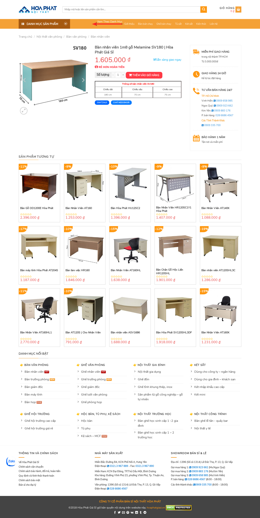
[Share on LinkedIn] (136, 512)
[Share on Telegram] (145, 512)
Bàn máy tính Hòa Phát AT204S (39, 270)
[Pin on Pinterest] (127, 512)
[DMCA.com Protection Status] (178, 507)
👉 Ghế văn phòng (91, 365)
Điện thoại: (111, 488)
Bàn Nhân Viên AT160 (78, 208)
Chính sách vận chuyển (31, 467)
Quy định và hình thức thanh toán (36, 475)
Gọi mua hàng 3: (189, 475)
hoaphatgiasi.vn (156, 507)
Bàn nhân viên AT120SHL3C (218, 270)
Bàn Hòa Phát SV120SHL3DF (174, 332)
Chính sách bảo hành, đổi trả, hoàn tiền (39, 471)
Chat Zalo (102, 102)
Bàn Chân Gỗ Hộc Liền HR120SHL (169, 271)
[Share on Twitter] (119, 512)
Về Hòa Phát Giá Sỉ (29, 462)
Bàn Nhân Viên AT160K (215, 332)
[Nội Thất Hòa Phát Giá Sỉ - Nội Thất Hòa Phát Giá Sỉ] (38, 9)
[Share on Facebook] (115, 512)
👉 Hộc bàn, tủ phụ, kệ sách (98, 414)
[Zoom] (23, 110)
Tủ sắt (178, 23)
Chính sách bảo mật (29, 480)
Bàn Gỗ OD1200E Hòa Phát (36, 208)
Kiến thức (201, 23)
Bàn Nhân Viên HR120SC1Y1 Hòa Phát (173, 209)
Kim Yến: (216, 110)
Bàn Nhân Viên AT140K (215, 208)
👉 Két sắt (198, 365)
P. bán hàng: (217, 115)
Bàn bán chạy (145, 23)
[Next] (82, 80)
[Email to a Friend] (123, 512)
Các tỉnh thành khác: (191, 484)
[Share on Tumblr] (140, 512)
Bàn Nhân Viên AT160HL (126, 270)
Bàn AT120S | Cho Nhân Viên (83, 332)
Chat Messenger (121, 102)
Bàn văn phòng (76, 37)
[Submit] (203, 9)
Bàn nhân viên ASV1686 (125, 332)
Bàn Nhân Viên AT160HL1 (36, 332)
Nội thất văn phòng (49, 37)
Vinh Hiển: (217, 100)
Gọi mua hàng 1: (189, 467)
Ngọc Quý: (217, 105)
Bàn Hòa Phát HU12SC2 (125, 208)
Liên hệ (214, 23)
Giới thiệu (129, 23)
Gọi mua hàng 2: (189, 471)
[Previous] (25, 80)
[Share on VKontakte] (132, 512)
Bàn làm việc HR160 (77, 270)
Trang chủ (25, 37)
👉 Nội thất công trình (208, 414)
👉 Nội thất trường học (152, 414)
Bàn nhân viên (100, 37)
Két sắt (189, 23)
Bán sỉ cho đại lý (27, 485)
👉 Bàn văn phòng (34, 365)
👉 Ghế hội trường (35, 414)
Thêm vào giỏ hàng (145, 75)
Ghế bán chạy (163, 23)
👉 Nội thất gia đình (149, 365)
